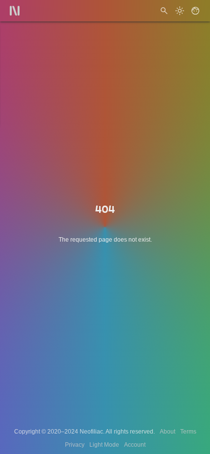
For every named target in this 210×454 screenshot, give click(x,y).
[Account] (195, 11)
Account (135, 444)
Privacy (74, 444)
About (167, 431)
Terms (188, 431)
